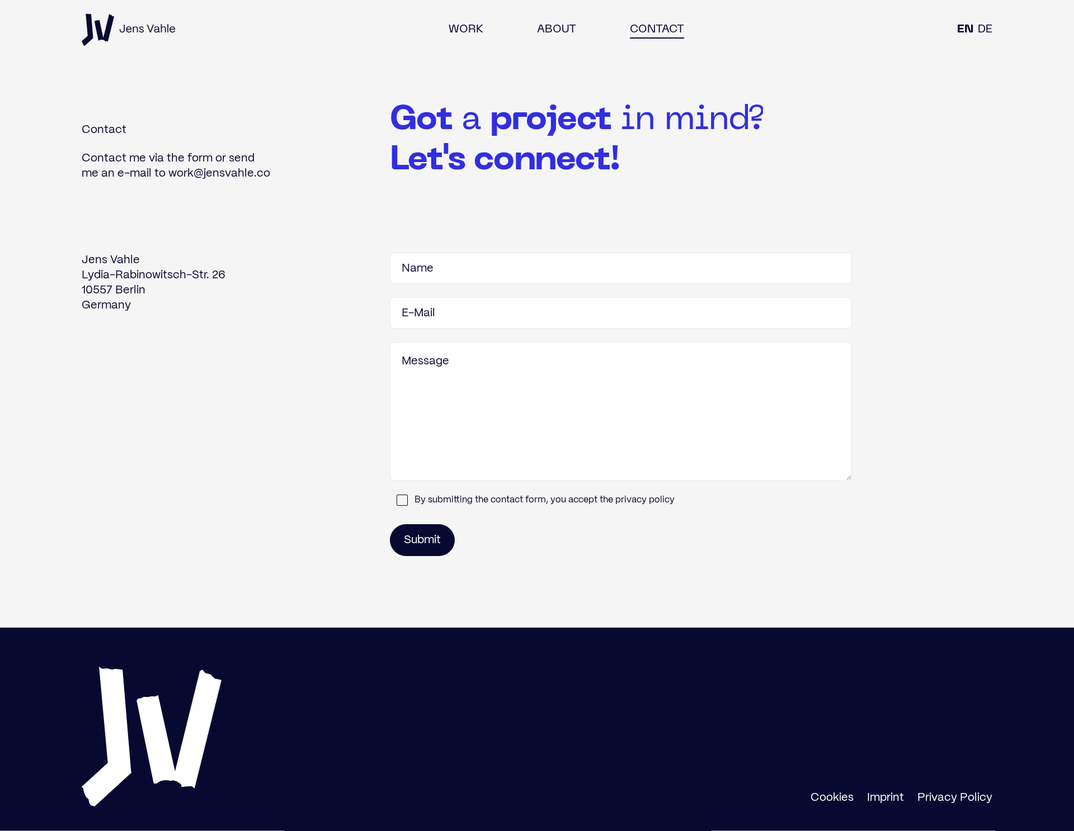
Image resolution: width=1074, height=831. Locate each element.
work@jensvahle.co (219, 173)
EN (965, 29)
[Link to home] (152, 736)
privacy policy (645, 500)
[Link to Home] (129, 29)
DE (985, 29)
